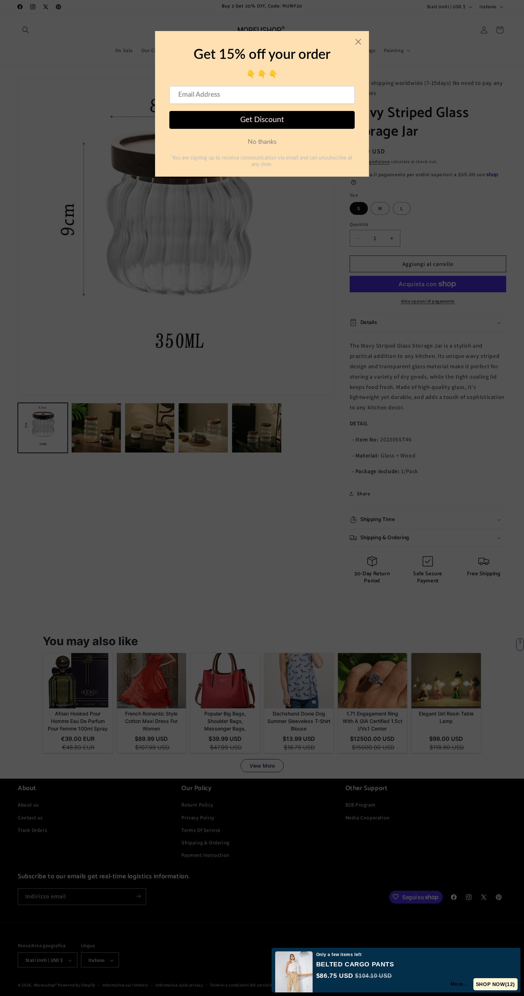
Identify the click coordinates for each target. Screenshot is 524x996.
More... (460, 984)
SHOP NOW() (495, 984)
